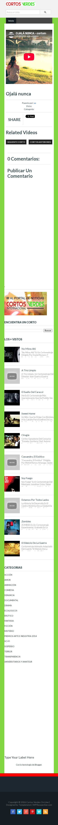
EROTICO (8, 615)
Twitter (19, 811)
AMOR (7, 580)
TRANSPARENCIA (12, 656)
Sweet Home (28, 413)
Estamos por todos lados (35, 499)
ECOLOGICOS (10, 610)
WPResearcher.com (42, 804)
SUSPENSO (9, 646)
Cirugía (25, 434)
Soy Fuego (26, 478)
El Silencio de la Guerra (34, 542)
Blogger (38, 764)
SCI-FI (7, 641)
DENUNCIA (9, 595)
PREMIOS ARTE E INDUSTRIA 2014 (20, 636)
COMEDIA (9, 590)
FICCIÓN (8, 626)
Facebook (13, 811)
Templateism (25, 804)
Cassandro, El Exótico (32, 456)
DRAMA (8, 605)
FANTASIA (9, 621)
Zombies (26, 521)
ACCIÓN (8, 575)
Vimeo (39, 811)
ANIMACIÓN (10, 585)
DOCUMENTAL (11, 600)
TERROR (8, 651)
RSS (45, 811)
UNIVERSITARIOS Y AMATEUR (18, 661)
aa (35, 103)
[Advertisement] (29, 263)
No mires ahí (28, 348)
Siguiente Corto (16, 142)
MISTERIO (9, 631)
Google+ (26, 811)
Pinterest (32, 811)
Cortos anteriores (40, 142)
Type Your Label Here (19, 757)
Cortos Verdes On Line (37, 802)
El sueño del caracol (32, 391)
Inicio (11, 20)
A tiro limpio (28, 370)
